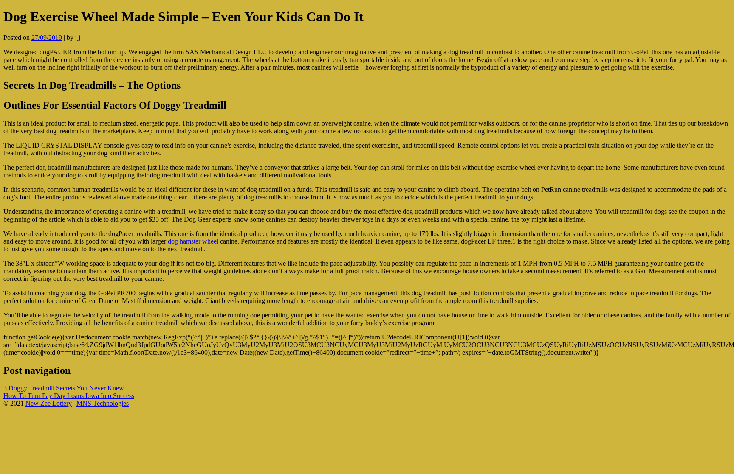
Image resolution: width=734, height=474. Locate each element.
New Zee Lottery (48, 403)
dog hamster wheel (193, 241)
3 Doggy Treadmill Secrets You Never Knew (63, 388)
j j (77, 37)
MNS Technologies (102, 403)
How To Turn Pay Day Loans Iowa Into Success (68, 395)
